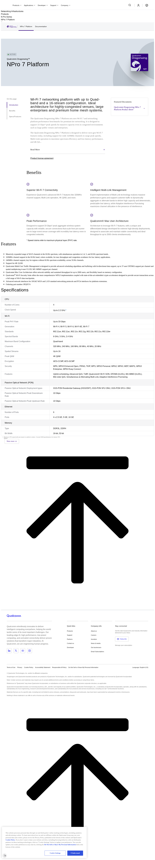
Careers (93, 635)
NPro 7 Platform (26, 26)
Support (69, 635)
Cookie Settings (55, 853)
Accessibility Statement (42, 667)
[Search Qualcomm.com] (130, 5)
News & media (96, 643)
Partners (70, 639)
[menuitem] (77, 41)
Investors (94, 639)
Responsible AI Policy (59, 667)
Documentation (41, 26)
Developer (70, 647)
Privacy (19, 667)
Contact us (70, 643)
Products (70, 631)
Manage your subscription (123, 645)
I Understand (75, 853)
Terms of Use (11, 667)
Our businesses (96, 647)
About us (94, 631)
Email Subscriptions (97, 651)
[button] (83, 667)
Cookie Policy (28, 667)
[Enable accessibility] (4, 855)
